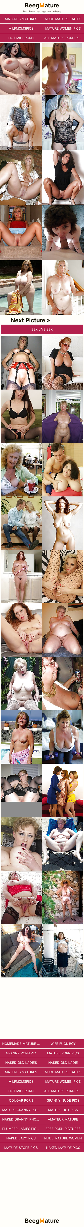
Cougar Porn (21, 1100)
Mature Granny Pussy (22, 1110)
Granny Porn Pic (21, 1053)
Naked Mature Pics (63, 1148)
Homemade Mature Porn (22, 1044)
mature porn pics (63, 1053)
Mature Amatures (21, 19)
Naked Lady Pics (21, 1138)
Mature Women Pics (63, 28)
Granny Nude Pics (63, 1100)
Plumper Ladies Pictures (22, 1129)
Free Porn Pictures (63, 1129)
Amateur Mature (63, 1119)
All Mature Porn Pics (63, 38)
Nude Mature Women (63, 1138)
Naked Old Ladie (63, 1062)
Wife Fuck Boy (63, 1044)
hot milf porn (21, 38)
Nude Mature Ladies (63, 19)
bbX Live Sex (42, 329)
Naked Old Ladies (21, 1062)
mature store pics (21, 1148)
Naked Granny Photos (22, 1119)
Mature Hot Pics (63, 1110)
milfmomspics (21, 28)
